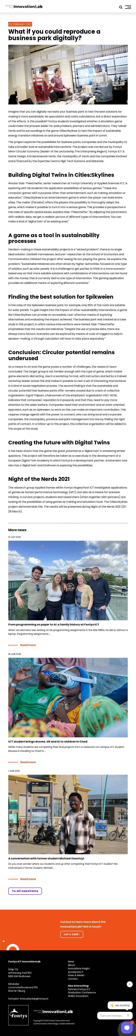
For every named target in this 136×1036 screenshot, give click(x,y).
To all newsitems (25, 891)
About (71, 965)
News (71, 961)
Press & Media (76, 975)
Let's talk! (72, 934)
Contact (73, 978)
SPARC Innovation (78, 996)
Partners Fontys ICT (79, 989)
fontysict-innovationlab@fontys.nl (28, 998)
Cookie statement (66, 1023)
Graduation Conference (82, 992)
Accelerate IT (75, 972)
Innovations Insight (79, 968)
